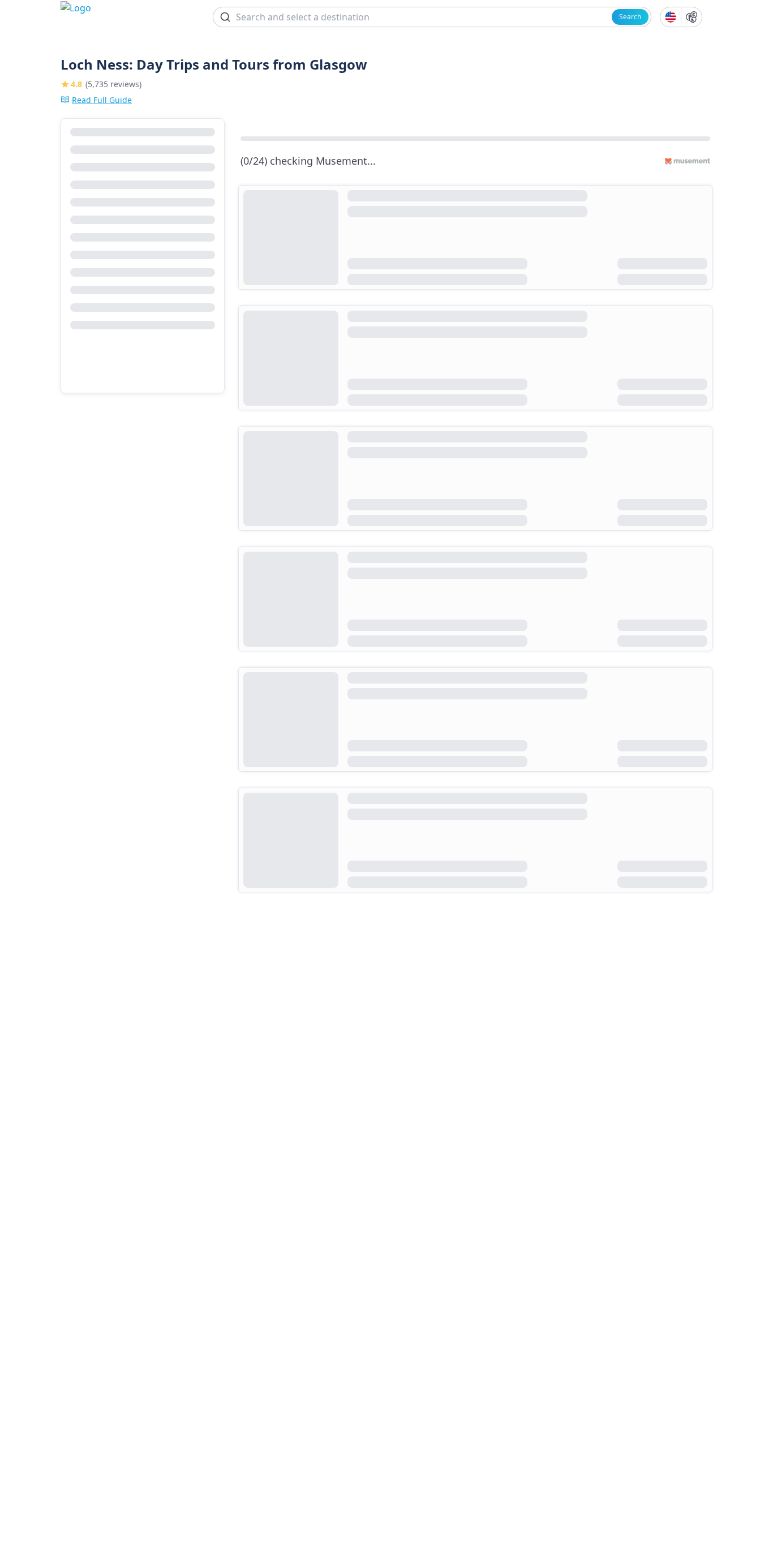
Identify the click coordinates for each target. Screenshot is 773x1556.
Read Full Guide (102, 99)
